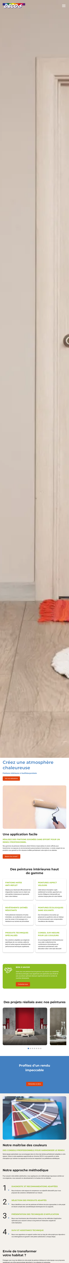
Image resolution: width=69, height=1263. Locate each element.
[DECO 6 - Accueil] (14, 5)
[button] (28, 1048)
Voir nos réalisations (11, 778)
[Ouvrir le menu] (63, 5)
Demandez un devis (34, 1084)
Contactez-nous (23, 984)
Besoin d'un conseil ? (11, 856)
